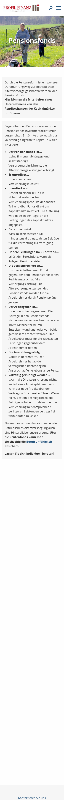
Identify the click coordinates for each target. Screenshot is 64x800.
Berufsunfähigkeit (39, 442)
